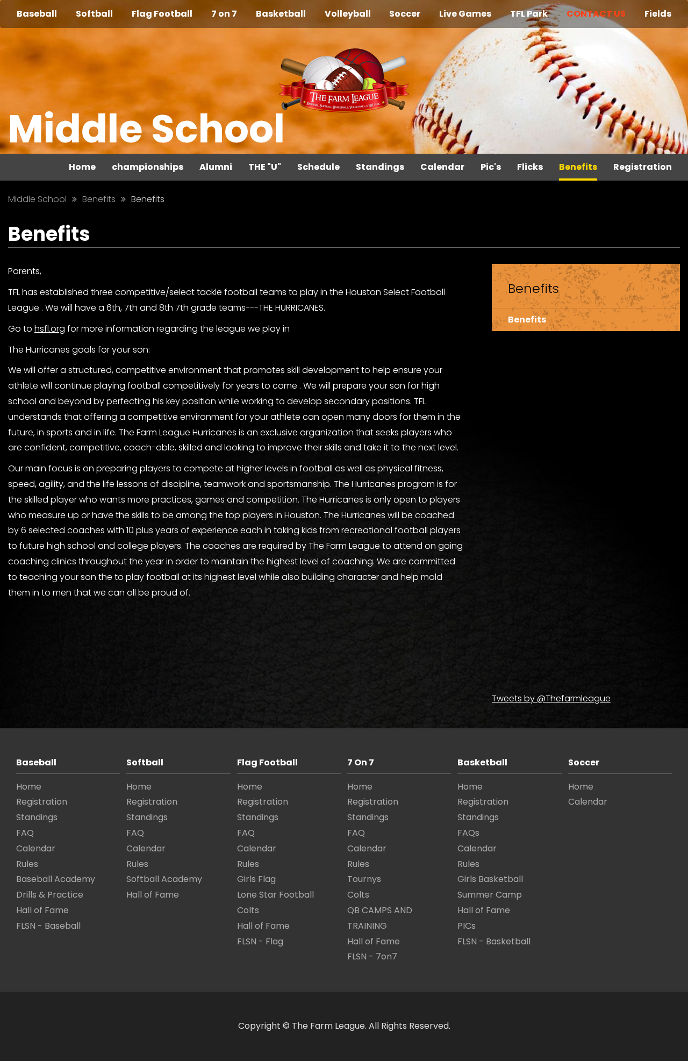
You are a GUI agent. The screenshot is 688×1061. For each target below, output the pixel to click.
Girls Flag (256, 879)
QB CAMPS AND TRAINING (379, 918)
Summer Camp (489, 894)
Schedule (318, 167)
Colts (248, 910)
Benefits (578, 167)
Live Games (465, 14)
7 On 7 (360, 762)
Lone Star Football (275, 894)
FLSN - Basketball (494, 941)
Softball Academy (164, 879)
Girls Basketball (490, 879)
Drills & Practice (49, 894)
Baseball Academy (55, 879)
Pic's (491, 167)
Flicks (530, 167)
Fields (657, 14)
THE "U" (264, 167)
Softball (94, 14)
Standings (380, 167)
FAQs (468, 833)
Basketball (281, 14)
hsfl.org (49, 328)
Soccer (404, 14)
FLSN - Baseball (48, 926)
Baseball (37, 14)
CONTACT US (596, 14)
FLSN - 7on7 (372, 956)
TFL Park (529, 14)
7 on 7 (224, 14)
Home (82, 167)
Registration (642, 167)
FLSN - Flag (260, 941)
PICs (466, 926)
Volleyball (348, 14)
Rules (27, 864)
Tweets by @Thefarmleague (551, 698)
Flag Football (162, 14)
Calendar (442, 167)
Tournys (364, 879)
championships (147, 167)
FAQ (25, 833)
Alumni (215, 167)
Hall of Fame (42, 910)
